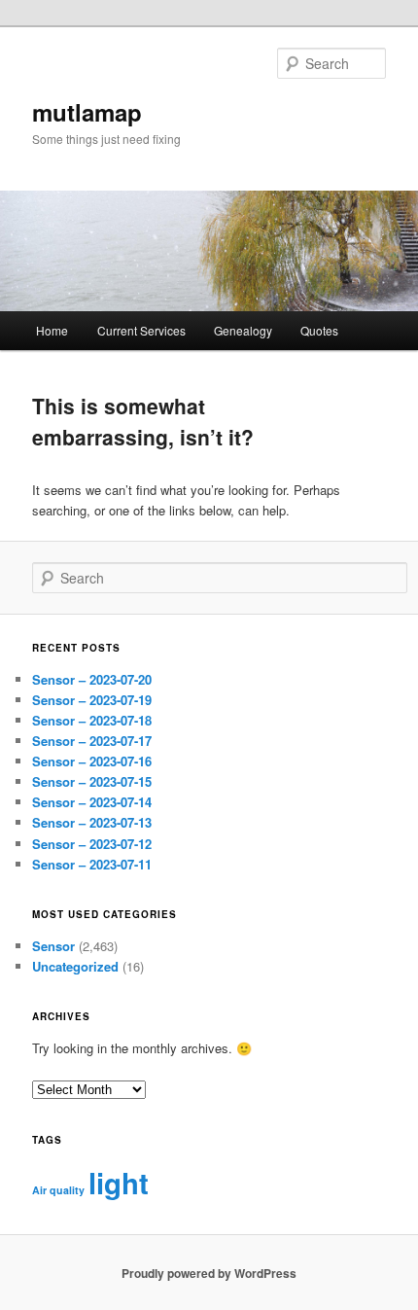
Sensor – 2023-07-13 (92, 822)
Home (52, 330)
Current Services (141, 330)
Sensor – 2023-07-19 (92, 699)
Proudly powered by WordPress (209, 1273)
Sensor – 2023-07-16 (92, 761)
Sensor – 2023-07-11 (92, 864)
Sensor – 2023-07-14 (92, 802)
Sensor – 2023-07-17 (92, 740)
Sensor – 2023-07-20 (92, 679)
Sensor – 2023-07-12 (92, 843)
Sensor (53, 946)
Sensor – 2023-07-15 (92, 781)
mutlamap (87, 111)
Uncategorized (75, 966)
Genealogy (243, 330)
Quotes (319, 330)
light (118, 1182)
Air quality (58, 1190)
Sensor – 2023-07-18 (92, 720)
